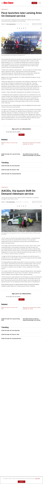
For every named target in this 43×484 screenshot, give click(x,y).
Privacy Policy (37, 478)
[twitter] (21, 28)
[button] (2, 3)
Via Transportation (10, 201)
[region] (21, 480)
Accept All (21, 481)
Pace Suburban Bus (11, 24)
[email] (25, 28)
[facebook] (17, 28)
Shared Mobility (4, 9)
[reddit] (23, 28)
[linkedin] (19, 28)
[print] (41, 28)
